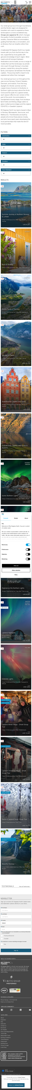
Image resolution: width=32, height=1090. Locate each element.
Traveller (6, 938)
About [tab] (26, 518)
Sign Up (16, 950)
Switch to (16, 1085)
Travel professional (9, 935)
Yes (5, 944)
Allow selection (16, 570)
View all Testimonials (24, 886)
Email (3, 926)
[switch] (28, 549)
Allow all (16, 565)
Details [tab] (16, 518)
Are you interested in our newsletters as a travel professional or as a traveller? (16, 932)
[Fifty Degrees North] (6, 2)
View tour (16, 204)
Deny (16, 574)
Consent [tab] (5, 518)
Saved (3, 186)
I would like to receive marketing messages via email (14, 941)
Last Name (4, 914)
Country (4, 920)
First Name (4, 907)
